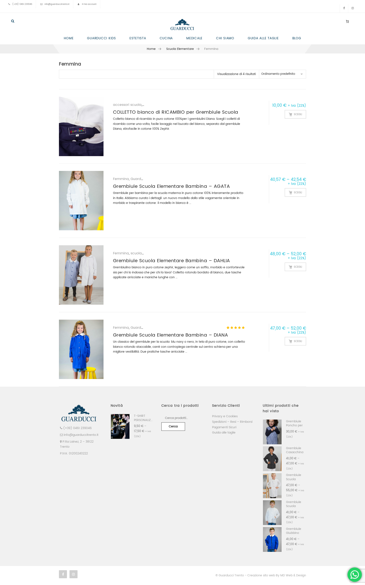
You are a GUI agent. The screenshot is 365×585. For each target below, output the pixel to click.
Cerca (173, 426)
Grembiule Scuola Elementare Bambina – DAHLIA (171, 261)
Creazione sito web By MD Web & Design (276, 575)
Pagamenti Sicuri (224, 427)
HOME (69, 38)
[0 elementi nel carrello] (347, 21)
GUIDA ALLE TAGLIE (263, 38)
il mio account (89, 4)
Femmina (121, 179)
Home (151, 48)
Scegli (298, 114)
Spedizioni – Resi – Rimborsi (232, 421)
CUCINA (166, 38)
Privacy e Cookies (225, 416)
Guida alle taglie (224, 432)
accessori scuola (127, 105)
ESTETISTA (137, 38)
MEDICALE (194, 38)
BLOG (296, 38)
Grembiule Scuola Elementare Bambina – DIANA (170, 335)
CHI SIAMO (225, 38)
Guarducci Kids (143, 179)
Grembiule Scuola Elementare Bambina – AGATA (171, 186)
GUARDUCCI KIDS (101, 38)
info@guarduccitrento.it (57, 4)
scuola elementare (180, 48)
